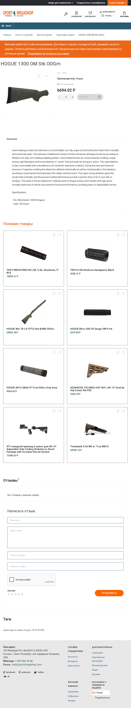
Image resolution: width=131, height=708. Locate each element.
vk (9, 676)
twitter (41, 672)
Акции (95, 670)
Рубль (108, 16)
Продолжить (109, 593)
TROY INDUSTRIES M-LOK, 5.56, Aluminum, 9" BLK (33, 271)
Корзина (124, 16)
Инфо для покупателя (59, 3)
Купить (84, 97)
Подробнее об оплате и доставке (48, 53)
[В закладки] (46, 76)
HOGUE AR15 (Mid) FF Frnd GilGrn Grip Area (32, 387)
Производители (100, 665)
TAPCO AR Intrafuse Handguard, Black (92, 270)
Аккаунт (72, 700)
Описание (12, 139)
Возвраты (73, 661)
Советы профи (116, 3)
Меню (8, 26)
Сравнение (73, 691)
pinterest (26, 672)
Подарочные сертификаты (91, 3)
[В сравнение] (39, 76)
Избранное (73, 696)
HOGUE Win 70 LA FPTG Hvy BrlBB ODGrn (30, 329)
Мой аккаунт (109, 12)
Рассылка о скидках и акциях (99, 685)
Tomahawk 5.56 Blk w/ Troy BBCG (89, 446)
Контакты (73, 657)
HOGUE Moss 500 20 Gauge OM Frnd (91, 329)
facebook (10, 672)
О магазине (97, 653)
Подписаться (102, 697)
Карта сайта (74, 665)
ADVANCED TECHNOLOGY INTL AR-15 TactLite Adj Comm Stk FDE (97, 389)
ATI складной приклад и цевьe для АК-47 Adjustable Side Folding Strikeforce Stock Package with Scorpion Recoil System (31, 449)
